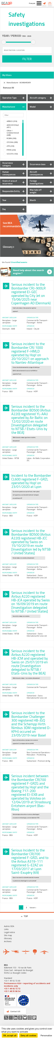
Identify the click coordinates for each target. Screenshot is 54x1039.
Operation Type (9, 97)
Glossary (7, 246)
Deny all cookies (28, 1035)
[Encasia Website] (23, 1001)
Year (4, 200)
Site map (8, 935)
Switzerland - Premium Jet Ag (38, 761)
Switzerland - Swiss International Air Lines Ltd (37, 576)
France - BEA (7, 391)
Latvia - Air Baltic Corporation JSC (38, 459)
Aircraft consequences (36, 173)
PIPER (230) (11, 150)
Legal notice (9, 932)
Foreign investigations (36, 182)
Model (33, 106)
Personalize (46, 1035)
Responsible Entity (11, 191)
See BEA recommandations (13, 224)
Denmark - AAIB (8, 328)
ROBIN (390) (11, 138)
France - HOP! (32, 391)
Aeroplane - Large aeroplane (9, 321)
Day (4, 209)
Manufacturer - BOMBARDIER (19, 82)
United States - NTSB (10, 458)
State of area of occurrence (9, 182)
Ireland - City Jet (33, 328)
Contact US (44, 3)
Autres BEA (9, 926)
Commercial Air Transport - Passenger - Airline (37, 321)
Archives (7, 941)
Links (6, 929)
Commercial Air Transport (37, 687)
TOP (26, 916)
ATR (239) (10, 146)
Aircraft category (38, 97)
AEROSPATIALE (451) (13, 126)
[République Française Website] (10, 1000)
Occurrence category (7, 164)
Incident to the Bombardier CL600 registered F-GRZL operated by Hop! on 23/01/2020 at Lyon (31, 481)
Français (32, 3)
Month (33, 200)
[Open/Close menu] (39, 3)
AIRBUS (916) (12, 121)
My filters (6, 75)
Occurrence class (37, 164)
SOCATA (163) (12, 154)
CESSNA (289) (12, 142)
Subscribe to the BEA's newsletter (50, 3)
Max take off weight (36, 191)
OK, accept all (9, 1035)
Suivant (32, 907)
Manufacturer (8, 106)
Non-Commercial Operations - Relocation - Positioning (39, 753)
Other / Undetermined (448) (13, 132)
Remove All (8, 87)
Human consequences (9, 173)
